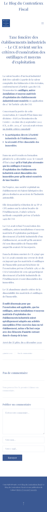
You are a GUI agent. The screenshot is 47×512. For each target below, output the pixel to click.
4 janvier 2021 (7, 353)
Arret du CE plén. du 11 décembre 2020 (22, 342)
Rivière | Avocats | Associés (27, 490)
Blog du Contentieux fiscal (31, 484)
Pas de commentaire (25, 353)
